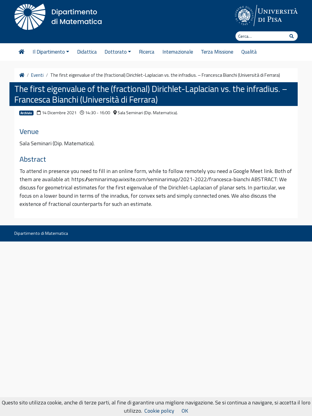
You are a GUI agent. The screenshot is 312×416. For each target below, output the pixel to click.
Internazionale (177, 52)
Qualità (249, 52)
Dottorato (116, 52)
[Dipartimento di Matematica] (60, 15)
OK (185, 411)
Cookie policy (159, 411)
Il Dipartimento (49, 52)
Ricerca (146, 52)
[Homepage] (21, 52)
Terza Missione (217, 52)
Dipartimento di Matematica (41, 233)
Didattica (87, 52)
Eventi (37, 75)
